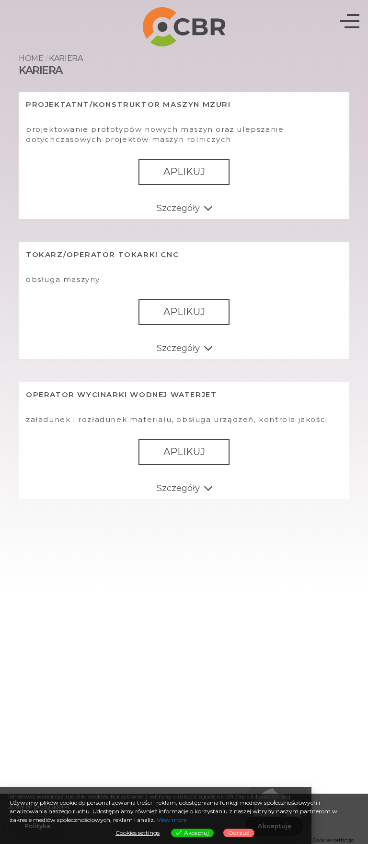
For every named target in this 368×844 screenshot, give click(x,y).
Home (31, 58)
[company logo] (184, 26)
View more (171, 819)
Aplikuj (184, 171)
